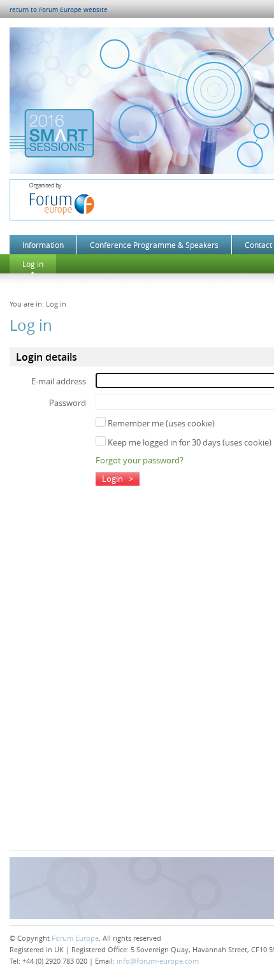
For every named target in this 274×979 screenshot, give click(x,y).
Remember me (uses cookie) (160, 423)
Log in (32, 264)
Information (43, 245)
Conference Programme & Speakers (154, 245)
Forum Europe (75, 938)
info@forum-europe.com (158, 961)
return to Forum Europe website (59, 10)
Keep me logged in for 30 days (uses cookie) (188, 442)
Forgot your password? (140, 460)
